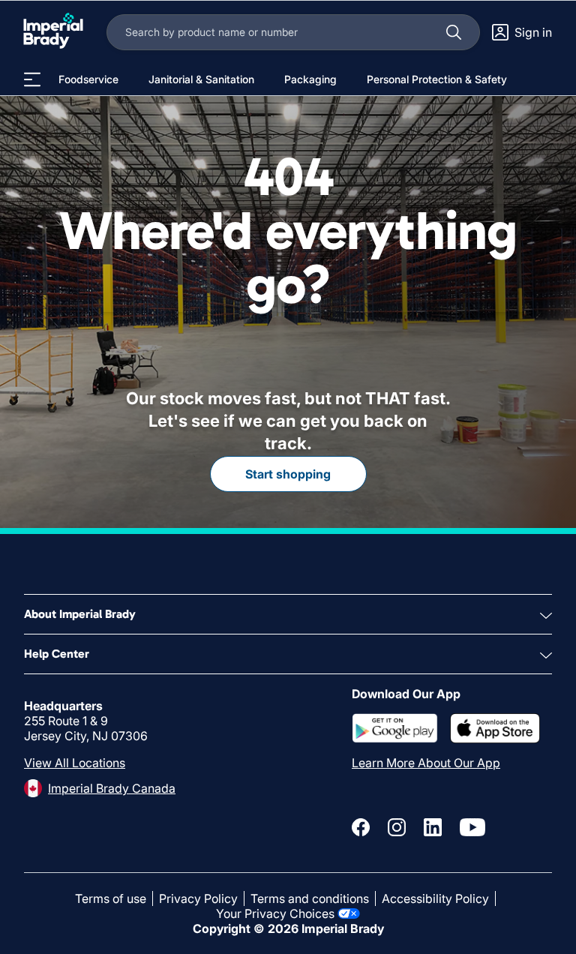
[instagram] (397, 827)
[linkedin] (433, 827)
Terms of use (110, 898)
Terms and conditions (309, 898)
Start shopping (288, 474)
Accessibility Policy (435, 898)
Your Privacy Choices (275, 913)
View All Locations (74, 762)
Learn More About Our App (426, 762)
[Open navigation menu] (32, 79)
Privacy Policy (198, 898)
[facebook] (361, 827)
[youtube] (472, 827)
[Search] (453, 32)
